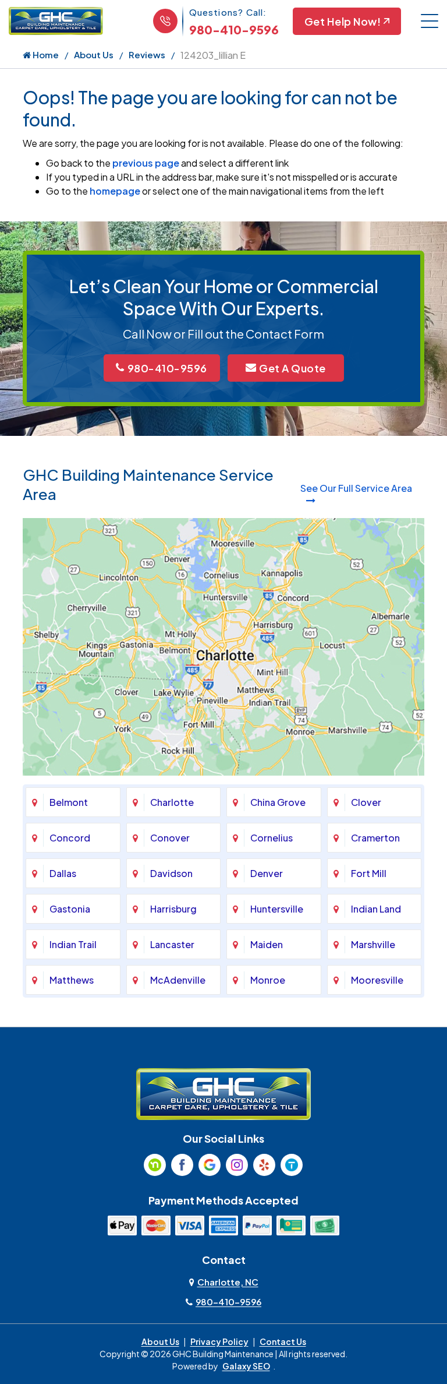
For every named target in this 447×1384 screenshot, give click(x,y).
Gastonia (69, 909)
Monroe (267, 980)
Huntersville (276, 909)
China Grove (278, 802)
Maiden (266, 944)
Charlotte (172, 802)
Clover (366, 802)
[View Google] (209, 1165)
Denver (266, 873)
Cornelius (271, 838)
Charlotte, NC (227, 1281)
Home (45, 54)
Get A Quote (292, 368)
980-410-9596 (234, 29)
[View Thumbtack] (292, 1165)
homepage (115, 191)
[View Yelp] (264, 1165)
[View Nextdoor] (155, 1165)
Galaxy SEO (246, 1366)
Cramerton (375, 838)
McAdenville (177, 980)
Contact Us (283, 1341)
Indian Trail (73, 944)
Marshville (373, 944)
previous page (145, 163)
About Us (93, 54)
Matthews (71, 980)
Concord (69, 838)
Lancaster (172, 944)
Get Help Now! (342, 21)
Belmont (68, 802)
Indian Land (376, 909)
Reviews (147, 54)
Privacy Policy (219, 1341)
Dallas (62, 873)
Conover (170, 838)
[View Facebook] (182, 1165)
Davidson (171, 873)
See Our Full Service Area (356, 488)
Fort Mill (368, 873)
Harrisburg (173, 909)
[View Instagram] (237, 1165)
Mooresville (377, 980)
